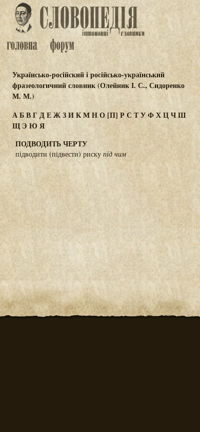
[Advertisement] (100, 217)
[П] (112, 115)
